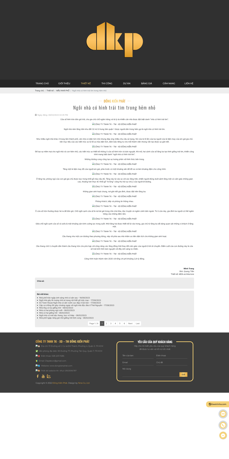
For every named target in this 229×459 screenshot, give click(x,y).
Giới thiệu (64, 83)
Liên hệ (188, 83)
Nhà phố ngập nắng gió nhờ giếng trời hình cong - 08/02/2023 (66, 318)
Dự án (126, 83)
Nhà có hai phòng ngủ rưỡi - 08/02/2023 (57, 310)
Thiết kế (86, 83)
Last (138, 323)
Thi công (107, 83)
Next (130, 323)
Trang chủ (42, 83)
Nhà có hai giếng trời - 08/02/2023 (54, 313)
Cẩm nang (169, 83)
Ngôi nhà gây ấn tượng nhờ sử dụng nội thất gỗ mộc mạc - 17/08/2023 (70, 300)
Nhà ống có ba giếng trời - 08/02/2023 (56, 308)
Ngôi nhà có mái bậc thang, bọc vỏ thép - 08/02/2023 (63, 315)
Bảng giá (146, 83)
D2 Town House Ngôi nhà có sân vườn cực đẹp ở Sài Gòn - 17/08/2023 (70, 303)
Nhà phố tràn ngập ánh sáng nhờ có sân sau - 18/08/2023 (64, 298)
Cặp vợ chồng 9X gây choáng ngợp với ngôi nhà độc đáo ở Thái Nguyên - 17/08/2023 (76, 305)
